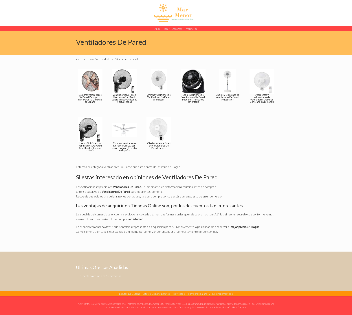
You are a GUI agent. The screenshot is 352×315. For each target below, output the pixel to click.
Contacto (241, 307)
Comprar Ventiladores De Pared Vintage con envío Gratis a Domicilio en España (90, 98)
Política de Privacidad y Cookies (221, 307)
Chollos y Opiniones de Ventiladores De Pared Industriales (227, 97)
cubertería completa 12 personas (100, 276)
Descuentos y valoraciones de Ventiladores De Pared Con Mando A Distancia (262, 98)
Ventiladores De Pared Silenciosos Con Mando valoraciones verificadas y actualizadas (124, 98)
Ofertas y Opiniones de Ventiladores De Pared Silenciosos (159, 97)
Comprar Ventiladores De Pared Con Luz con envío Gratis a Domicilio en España (124, 147)
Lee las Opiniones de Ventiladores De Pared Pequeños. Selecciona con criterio (193, 98)
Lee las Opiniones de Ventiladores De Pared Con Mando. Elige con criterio (90, 147)
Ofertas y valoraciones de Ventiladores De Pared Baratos (158, 145)
